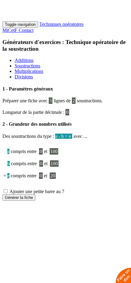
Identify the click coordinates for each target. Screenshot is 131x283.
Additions (24, 60)
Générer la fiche (19, 197)
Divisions (24, 76)
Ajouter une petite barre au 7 (36, 191)
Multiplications (29, 71)
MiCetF (10, 30)
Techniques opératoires (61, 24)
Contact (26, 30)
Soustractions (27, 65)
